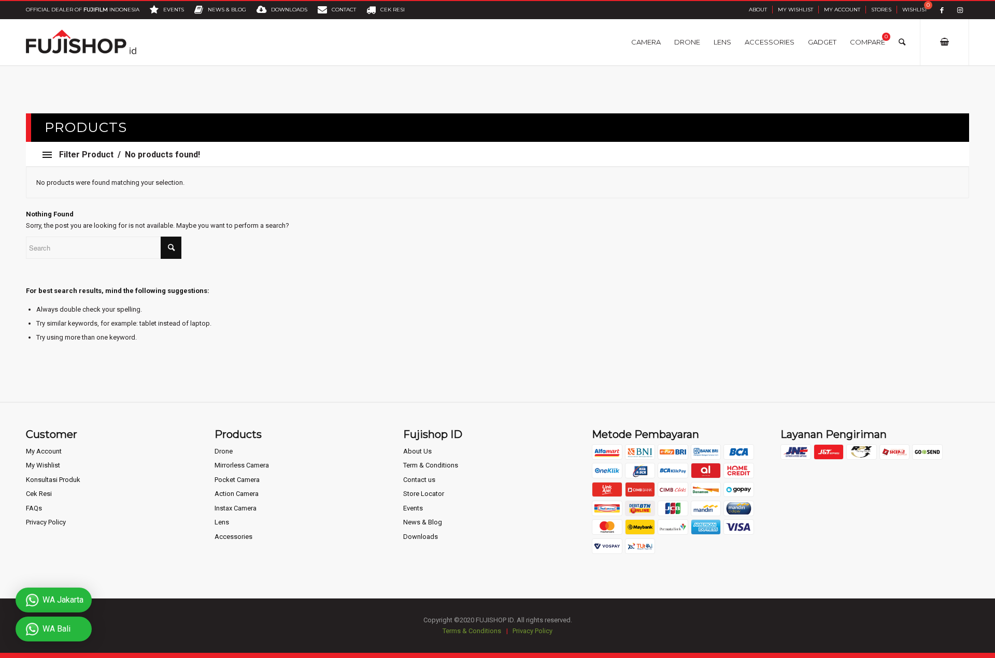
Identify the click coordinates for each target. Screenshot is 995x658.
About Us (417, 451)
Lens (222, 522)
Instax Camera (236, 508)
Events (413, 508)
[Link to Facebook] (942, 10)
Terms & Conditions (472, 631)
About (758, 9)
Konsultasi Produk (53, 480)
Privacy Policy (46, 522)
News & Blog (422, 522)
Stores (881, 9)
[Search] (902, 42)
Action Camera (237, 494)
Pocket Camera (237, 480)
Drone (224, 451)
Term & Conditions (430, 465)
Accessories (233, 536)
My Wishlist (795, 9)
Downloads (420, 536)
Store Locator (423, 494)
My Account (842, 9)
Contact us (419, 480)
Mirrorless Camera (242, 465)
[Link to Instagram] (960, 10)
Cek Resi (39, 494)
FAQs (34, 508)
